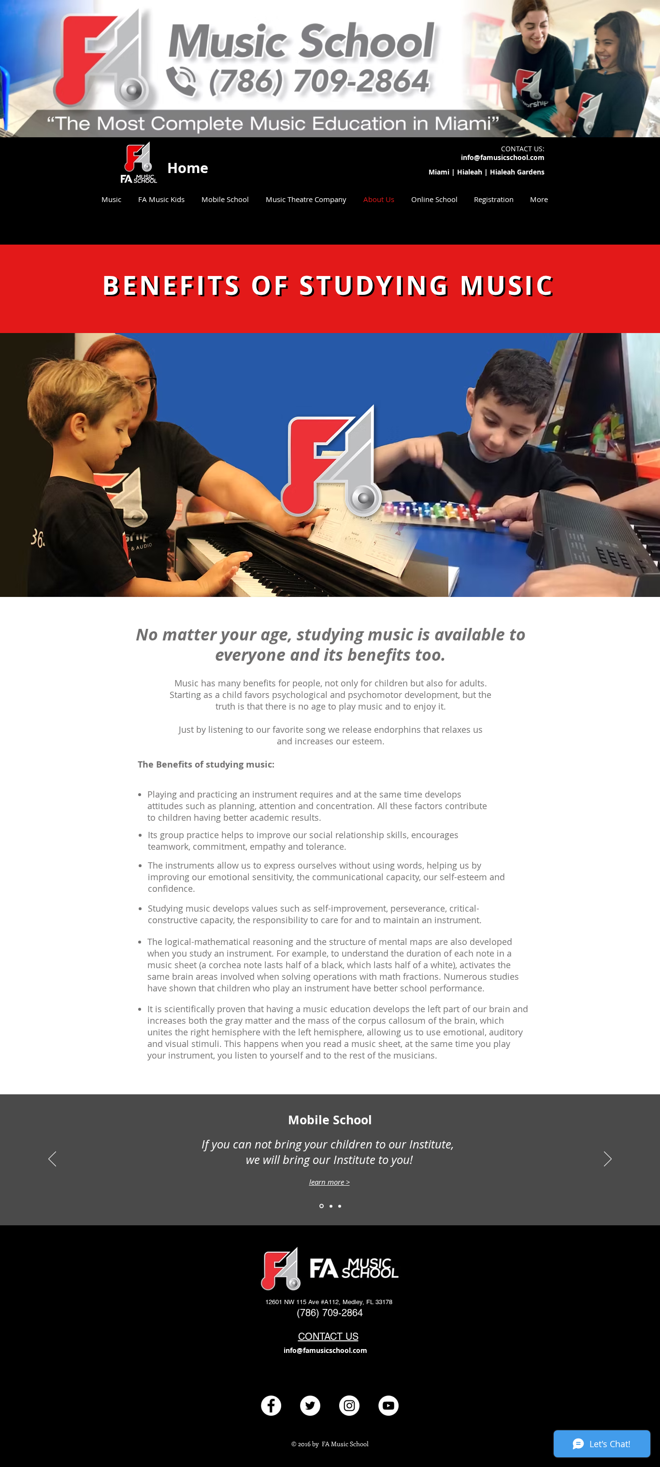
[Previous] (52, 1159)
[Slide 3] (339, 1206)
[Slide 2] (331, 1206)
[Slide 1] (321, 1206)
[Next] (608, 1159)
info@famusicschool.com (503, 157)
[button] (111, 199)
